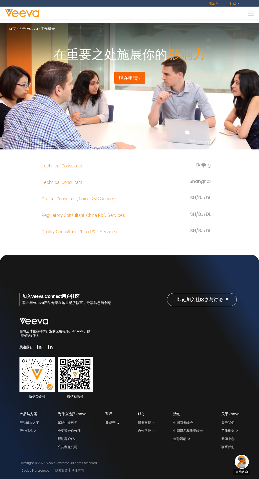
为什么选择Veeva (72, 413)
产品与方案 (28, 413)
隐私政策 (61, 471)
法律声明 (78, 471)
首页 (12, 28)
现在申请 (128, 78)
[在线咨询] (242, 462)
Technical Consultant (61, 165)
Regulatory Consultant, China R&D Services (83, 215)
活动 (176, 413)
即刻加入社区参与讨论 (200, 299)
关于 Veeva (28, 28)
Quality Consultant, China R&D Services (79, 231)
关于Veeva (230, 413)
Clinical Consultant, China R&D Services (79, 198)
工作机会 (48, 28)
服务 (141, 413)
